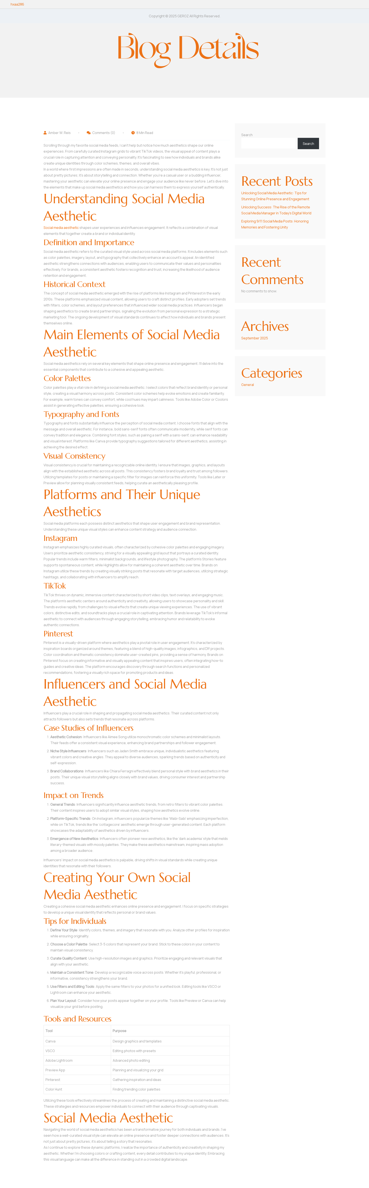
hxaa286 (17, 4)
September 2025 (254, 338)
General (247, 384)
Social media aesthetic (61, 227)
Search (247, 134)
